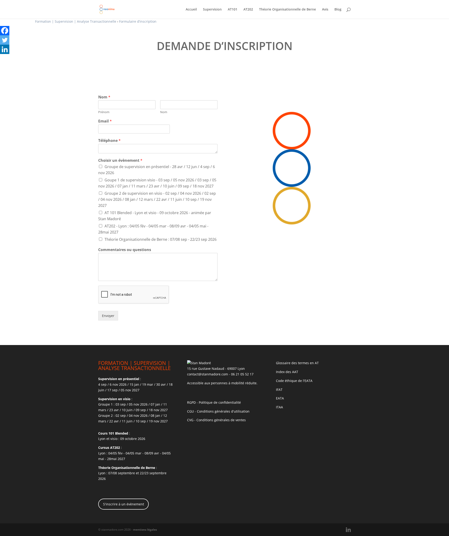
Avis (325, 9)
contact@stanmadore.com (207, 374)
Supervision (212, 9)
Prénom (103, 112)
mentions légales (145, 530)
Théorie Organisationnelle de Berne (287, 9)
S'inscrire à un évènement (123, 504)
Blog (337, 9)
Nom (104, 97)
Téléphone (109, 140)
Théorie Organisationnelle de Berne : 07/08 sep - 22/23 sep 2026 (161, 239)
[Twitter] (4, 40)
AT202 (248, 9)
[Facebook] (4, 30)
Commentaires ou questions (124, 249)
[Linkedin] (4, 49)
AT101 (232, 9)
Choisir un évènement (120, 160)
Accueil (191, 9)
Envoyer (108, 315)
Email (105, 121)
